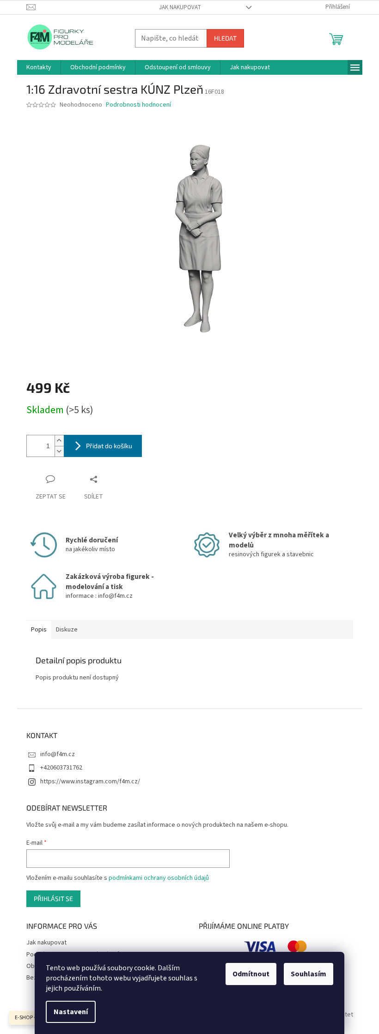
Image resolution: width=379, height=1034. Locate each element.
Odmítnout (250, 974)
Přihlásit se (53, 898)
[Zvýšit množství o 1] (59, 440)
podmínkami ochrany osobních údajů (159, 878)
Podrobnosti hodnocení (138, 105)
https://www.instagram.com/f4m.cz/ (90, 781)
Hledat (225, 38)
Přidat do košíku (109, 446)
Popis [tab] (39, 629)
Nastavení (71, 1012)
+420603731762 (61, 767)
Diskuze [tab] (67, 629)
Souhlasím (308, 974)
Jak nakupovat (180, 7)
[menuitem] (39, 67)
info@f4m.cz (57, 754)
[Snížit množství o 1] (59, 451)
